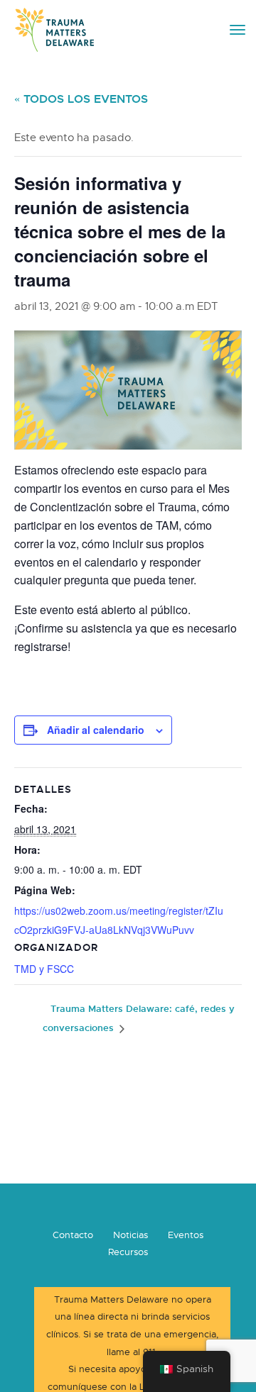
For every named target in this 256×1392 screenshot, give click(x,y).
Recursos (128, 1252)
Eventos (185, 1235)
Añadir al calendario (95, 730)
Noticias (130, 1235)
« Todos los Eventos (81, 98)
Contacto (73, 1235)
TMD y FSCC (44, 969)
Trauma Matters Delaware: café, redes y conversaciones (139, 1018)
